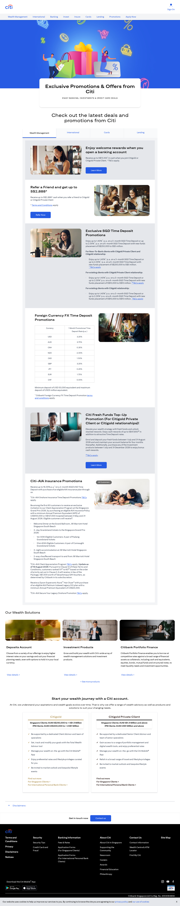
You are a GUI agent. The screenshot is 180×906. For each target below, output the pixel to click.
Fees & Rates (64, 842)
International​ (39, 17)
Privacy (9, 846)
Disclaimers (11, 851)
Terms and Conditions (42, 205)
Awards (103, 864)
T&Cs (84, 497)
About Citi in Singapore (111, 842)
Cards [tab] (107, 132)
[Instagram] (162, 881)
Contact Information (139, 842)
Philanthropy (106, 874)
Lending (100, 17)
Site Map (166, 837)
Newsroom (105, 855)
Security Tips (39, 842)
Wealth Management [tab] (39, 133)
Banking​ (54, 17)
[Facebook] (173, 881)
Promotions (114, 17)
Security (37, 837)
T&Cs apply (95, 267)
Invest (66, 17)
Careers (103, 860)
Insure (77, 17)
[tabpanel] (90, 371)
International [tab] (73, 132)
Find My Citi (135, 855)
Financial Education (109, 869)
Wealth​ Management (17, 17)
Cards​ (88, 17)
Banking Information (69, 837)
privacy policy (121, 901)
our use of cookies (140, 901)
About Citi (105, 837)
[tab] (17, 17)
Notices (9, 857)
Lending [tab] (140, 132)
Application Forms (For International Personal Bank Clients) (73, 858)
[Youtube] (167, 881)
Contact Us (136, 837)
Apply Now (131, 17)
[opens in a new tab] (9, 7)
